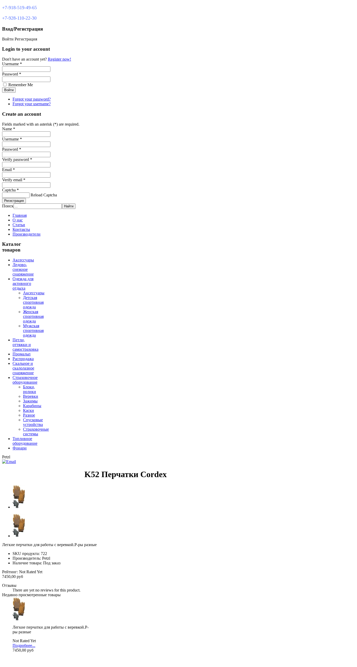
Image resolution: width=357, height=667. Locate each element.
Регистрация (14, 201)
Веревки (30, 396)
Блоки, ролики (29, 389)
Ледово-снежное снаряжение (23, 269)
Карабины (32, 405)
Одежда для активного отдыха (23, 283)
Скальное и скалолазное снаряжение (23, 368)
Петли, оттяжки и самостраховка (25, 345)
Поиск (8, 206)
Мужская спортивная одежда (33, 330)
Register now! (59, 59)
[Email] (9, 461)
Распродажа (23, 358)
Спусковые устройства (33, 422)
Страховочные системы (36, 431)
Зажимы (30, 401)
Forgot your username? (32, 104)
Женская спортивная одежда (33, 316)
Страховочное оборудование (25, 379)
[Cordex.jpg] (19, 619)
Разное (29, 415)
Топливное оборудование (25, 441)
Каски (28, 410)
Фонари (20, 448)
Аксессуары (23, 260)
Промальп (22, 354)
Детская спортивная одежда (33, 302)
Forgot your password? (32, 99)
